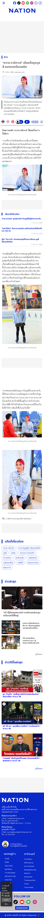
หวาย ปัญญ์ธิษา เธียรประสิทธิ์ (29, 548)
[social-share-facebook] (14, 3)
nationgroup (28, 862)
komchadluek (29, 866)
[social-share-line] (27, 3)
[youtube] (22, 903)
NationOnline (33, 562)
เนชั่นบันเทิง (32, 557)
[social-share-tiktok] (19, 3)
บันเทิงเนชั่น (19, 557)
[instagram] (35, 903)
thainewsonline (30, 880)
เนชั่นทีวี (20, 562)
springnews (28, 877)
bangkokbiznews (30, 870)
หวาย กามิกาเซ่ (8, 548)
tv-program (10, 873)
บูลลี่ (5, 553)
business (8, 869)
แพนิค (13, 553)
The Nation (28, 859)
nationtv (27, 873)
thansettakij (28, 887)
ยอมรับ (6, 900)
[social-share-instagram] (31, 3)
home (7, 858)
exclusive (9, 866)
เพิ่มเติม (7, 896)
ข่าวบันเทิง (7, 557)
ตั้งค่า (6, 904)
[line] (28, 903)
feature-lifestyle (9, 881)
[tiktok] (15, 903)
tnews (26, 884)
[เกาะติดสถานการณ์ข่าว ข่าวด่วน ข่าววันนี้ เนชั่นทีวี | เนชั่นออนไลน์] (22, 10)
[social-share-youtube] (23, 3)
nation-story (10, 876)
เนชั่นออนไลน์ (8, 562)
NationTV (7, 567)
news (7, 862)
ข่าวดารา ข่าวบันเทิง (27, 553)
